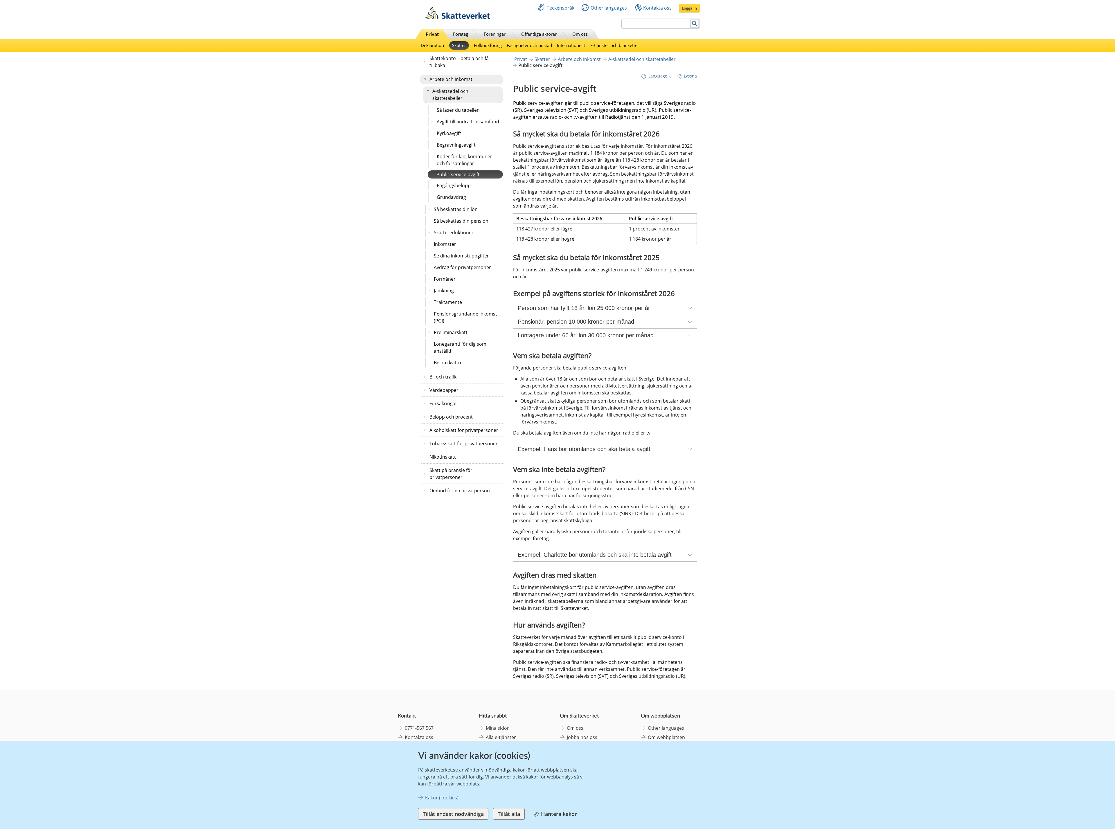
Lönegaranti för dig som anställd (460, 347)
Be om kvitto (447, 362)
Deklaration (432, 45)
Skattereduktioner (454, 232)
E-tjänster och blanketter (614, 45)
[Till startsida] (457, 17)
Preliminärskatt (450, 332)
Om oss (580, 34)
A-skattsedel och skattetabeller (450, 94)
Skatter (459, 45)
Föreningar (495, 34)
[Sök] (694, 23)
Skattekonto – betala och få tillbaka (459, 62)
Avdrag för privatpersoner (462, 267)
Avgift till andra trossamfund (468, 121)
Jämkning (444, 290)
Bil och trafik (442, 377)
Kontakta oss (657, 8)
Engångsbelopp (454, 185)
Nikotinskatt (442, 457)
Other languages (609, 8)
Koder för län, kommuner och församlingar (464, 160)
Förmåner (445, 279)
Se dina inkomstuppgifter (461, 256)
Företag (460, 34)
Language (657, 76)
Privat (432, 34)
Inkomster (445, 244)
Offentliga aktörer (539, 34)
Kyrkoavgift (449, 133)
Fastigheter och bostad (529, 45)
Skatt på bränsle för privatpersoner (450, 473)
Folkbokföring (488, 45)
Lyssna (690, 76)
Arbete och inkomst (450, 79)
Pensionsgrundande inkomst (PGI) (465, 317)
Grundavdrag (451, 197)
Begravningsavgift (456, 145)
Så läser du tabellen (458, 110)
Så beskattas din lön (456, 209)
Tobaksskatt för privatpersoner (463, 443)
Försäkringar (443, 403)
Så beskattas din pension (461, 221)
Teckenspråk (560, 8)
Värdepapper (443, 390)
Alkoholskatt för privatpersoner (463, 430)
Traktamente (448, 302)
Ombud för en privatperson (459, 490)
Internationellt (571, 45)
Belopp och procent (451, 417)
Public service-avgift (458, 174)
